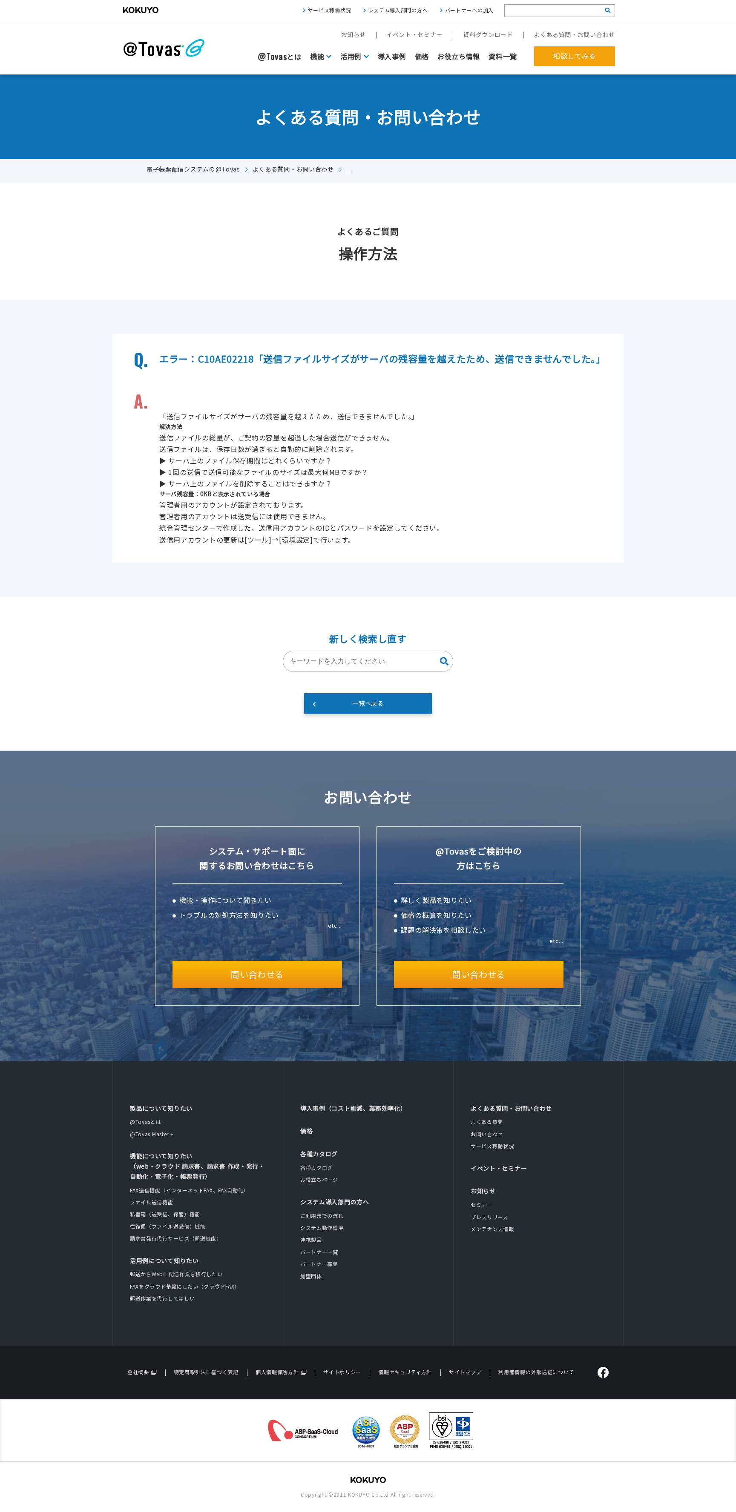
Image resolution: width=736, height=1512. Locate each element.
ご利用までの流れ (322, 1215)
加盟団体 (311, 1276)
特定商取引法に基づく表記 (206, 1371)
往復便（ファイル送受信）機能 (168, 1226)
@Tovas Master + (152, 1134)
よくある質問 (487, 1121)
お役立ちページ (319, 1179)
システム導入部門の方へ (398, 10)
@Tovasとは (145, 1121)
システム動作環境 (322, 1227)
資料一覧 (503, 56)
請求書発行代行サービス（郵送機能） (176, 1238)
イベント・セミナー (414, 34)
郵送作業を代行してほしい (162, 1298)
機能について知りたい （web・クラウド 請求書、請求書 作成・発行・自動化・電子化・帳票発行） (197, 1166)
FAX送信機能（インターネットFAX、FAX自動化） (189, 1190)
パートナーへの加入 (469, 10)
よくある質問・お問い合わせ (574, 34)
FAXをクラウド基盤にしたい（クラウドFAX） (185, 1286)
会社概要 (138, 1371)
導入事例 (392, 56)
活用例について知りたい (164, 1260)
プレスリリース (489, 1216)
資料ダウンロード (488, 34)
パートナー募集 (319, 1263)
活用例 (351, 56)
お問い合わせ (487, 1134)
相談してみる (574, 56)
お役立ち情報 (458, 56)
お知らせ (353, 34)
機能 (317, 56)
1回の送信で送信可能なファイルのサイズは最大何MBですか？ (268, 472)
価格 (422, 56)
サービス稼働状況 (329, 10)
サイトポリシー (342, 1371)
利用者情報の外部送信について (536, 1371)
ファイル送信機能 (151, 1202)
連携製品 (311, 1239)
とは (280, 56)
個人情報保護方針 (277, 1371)
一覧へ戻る (368, 703)
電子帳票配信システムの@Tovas (193, 169)
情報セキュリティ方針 (405, 1371)
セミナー (481, 1204)
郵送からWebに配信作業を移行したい (176, 1274)
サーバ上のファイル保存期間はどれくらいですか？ (250, 460)
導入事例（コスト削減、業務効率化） (353, 1108)
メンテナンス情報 (492, 1228)
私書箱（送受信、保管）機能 (165, 1214)
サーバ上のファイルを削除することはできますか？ (250, 483)
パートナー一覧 (319, 1251)
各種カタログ (319, 1153)
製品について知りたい (161, 1108)
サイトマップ (465, 1371)
